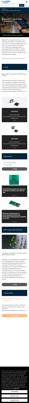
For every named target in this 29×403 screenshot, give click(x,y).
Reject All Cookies (14, 395)
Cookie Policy (16, 388)
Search (21, 5)
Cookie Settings (14, 391)
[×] (27, 368)
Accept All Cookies (14, 400)
